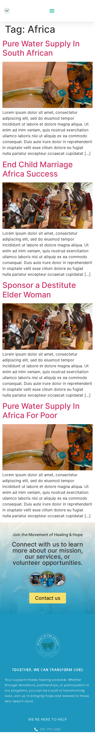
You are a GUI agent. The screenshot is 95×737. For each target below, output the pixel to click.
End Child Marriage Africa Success (37, 169)
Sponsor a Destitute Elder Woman (39, 289)
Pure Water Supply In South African (41, 48)
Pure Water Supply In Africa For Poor (41, 410)
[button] (52, 11)
